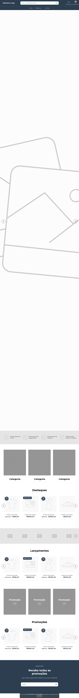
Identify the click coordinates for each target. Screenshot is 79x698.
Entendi (39, 696)
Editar (39, 225)
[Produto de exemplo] (12, 511)
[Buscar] (57, 3)
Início (31, 8)
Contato (47, 8)
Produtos (38, 8)
